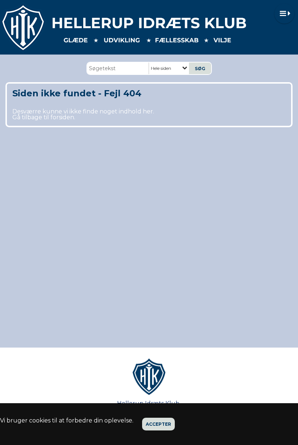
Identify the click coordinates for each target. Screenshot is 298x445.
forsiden (62, 117)
